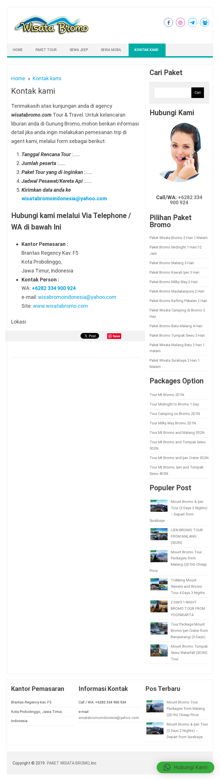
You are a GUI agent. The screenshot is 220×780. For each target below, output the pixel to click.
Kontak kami (146, 50)
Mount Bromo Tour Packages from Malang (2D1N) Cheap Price (186, 708)
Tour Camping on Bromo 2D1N (175, 413)
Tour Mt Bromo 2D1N (167, 395)
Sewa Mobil (111, 50)
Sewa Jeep (79, 50)
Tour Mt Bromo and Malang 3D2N (177, 432)
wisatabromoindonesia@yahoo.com (64, 198)
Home (18, 50)
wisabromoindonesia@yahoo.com (77, 297)
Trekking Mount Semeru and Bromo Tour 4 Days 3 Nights (188, 586)
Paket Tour (46, 50)
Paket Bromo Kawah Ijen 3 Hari (174, 272)
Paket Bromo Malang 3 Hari (172, 263)
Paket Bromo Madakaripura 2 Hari (177, 291)
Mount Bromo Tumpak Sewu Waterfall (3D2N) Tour (189, 652)
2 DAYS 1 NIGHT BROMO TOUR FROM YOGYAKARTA (188, 608)
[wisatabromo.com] (52, 33)
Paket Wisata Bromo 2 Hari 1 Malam (179, 238)
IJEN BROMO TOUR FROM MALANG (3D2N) (187, 536)
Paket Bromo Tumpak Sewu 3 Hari (177, 335)
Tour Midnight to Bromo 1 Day (174, 404)
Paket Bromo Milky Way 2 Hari (174, 282)
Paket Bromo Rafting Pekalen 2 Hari (178, 301)
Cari (198, 93)
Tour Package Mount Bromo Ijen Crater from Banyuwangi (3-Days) (189, 630)
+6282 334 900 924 (54, 288)
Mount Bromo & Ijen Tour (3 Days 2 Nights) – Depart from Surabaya (187, 730)
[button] (185, 767)
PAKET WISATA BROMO (68, 763)
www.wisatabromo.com (60, 306)
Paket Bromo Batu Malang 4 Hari (176, 326)
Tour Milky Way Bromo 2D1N (173, 423)
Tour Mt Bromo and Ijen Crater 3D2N (179, 458)
